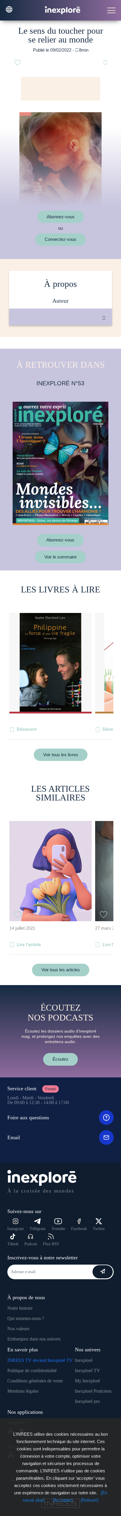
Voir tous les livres (60, 754)
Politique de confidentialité (32, 1370)
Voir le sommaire (60, 556)
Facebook (79, 1229)
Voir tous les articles (60, 969)
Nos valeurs (18, 1328)
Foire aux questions (28, 1117)
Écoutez (60, 1059)
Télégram (38, 1229)
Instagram (15, 1229)
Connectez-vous (60, 239)
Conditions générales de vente (35, 1380)
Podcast (30, 1244)
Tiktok (13, 1244)
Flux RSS (51, 1244)
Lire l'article (29, 944)
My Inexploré (87, 1380)
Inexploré (84, 1360)
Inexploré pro (87, 1401)
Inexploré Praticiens (93, 1391)
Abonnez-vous (61, 216)
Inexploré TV (87, 1370)
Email (13, 1137)
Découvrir (27, 729)
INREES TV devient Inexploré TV (40, 1360)
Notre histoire (20, 1308)
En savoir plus (66, 345)
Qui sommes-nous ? (25, 1318)
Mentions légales (22, 1391)
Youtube (58, 1229)
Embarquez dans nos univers (33, 1338)
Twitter (99, 1229)
